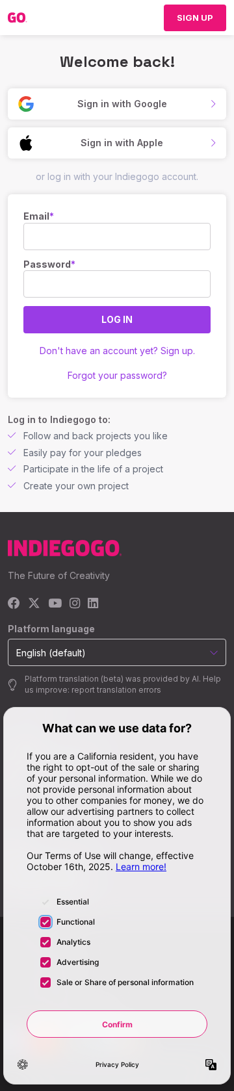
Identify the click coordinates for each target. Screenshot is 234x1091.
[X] (34, 604)
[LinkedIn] (93, 604)
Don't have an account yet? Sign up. (117, 350)
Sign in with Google (122, 103)
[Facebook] (14, 604)
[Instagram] (75, 604)
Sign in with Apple (122, 142)
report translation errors (116, 690)
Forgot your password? (117, 375)
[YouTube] (55, 604)
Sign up (195, 17)
